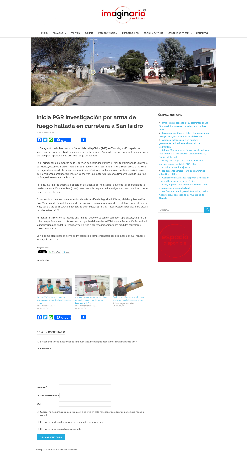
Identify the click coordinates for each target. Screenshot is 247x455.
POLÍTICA (75, 33)
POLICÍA (89, 33)
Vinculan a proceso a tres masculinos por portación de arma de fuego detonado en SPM (91, 300)
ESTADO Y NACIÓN (107, 33)
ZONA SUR (58, 33)
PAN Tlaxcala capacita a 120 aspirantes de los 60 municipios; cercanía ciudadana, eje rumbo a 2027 (183, 126)
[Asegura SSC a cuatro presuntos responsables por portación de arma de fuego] (54, 285)
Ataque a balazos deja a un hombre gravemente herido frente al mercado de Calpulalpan (179, 143)
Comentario (44, 348)
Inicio (44, 33)
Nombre (42, 387)
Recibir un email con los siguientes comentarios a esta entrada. (72, 422)
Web (39, 404)
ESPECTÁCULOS (130, 33)
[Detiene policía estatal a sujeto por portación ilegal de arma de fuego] (130, 285)
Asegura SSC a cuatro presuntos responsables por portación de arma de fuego (54, 300)
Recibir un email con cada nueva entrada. (60, 428)
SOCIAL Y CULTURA (153, 33)
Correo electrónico (48, 395)
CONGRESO (202, 33)
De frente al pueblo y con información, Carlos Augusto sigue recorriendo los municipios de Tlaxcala (183, 194)
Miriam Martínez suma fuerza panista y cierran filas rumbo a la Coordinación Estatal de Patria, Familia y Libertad (184, 153)
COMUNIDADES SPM (178, 33)
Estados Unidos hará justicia (176, 167)
